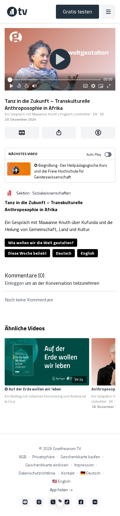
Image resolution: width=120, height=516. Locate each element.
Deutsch (63, 253)
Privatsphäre (43, 457)
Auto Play (94, 154)
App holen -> (61, 490)
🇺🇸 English (61, 481)
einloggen (14, 282)
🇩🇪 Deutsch (90, 473)
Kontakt (68, 473)
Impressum (84, 465)
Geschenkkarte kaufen (80, 457)
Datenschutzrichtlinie (37, 473)
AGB (23, 457)
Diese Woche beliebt (27, 253)
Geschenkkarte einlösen (46, 465)
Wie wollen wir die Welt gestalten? (41, 242)
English (87, 253)
